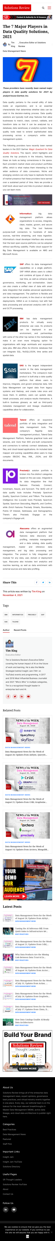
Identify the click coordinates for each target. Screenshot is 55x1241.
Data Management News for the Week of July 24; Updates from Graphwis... (33, 995)
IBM (21, 318)
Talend (23, 419)
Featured (7, 1139)
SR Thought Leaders (12, 1179)
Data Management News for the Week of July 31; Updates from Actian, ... (33, 982)
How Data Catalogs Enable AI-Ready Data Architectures (32, 1021)
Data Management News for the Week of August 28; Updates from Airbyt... (33, 917)
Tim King (13, 44)
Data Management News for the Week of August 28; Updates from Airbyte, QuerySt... (26, 753)
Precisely (24, 470)
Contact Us (8, 1194)
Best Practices (21, 934)
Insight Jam (8, 1157)
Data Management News (14, 51)
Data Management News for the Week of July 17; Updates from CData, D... (33, 1008)
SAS (22, 365)
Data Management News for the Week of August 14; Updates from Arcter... (33, 969)
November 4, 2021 (13, 595)
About (5, 1189)
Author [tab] (6, 630)
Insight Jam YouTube (12, 1161)
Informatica (25, 213)
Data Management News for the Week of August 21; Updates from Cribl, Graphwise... (26, 800)
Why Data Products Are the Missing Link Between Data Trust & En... (32, 956)
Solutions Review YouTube (15, 1184)
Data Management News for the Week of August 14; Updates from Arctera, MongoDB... (27, 848)
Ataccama (24, 528)
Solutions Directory (11, 1166)
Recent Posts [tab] (20, 630)
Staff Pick (7, 1144)
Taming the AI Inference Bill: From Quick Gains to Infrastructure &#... (31, 930)
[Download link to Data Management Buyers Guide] (27, 200)
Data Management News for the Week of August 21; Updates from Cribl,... (33, 943)
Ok (27, 1236)
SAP (22, 264)
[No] (51, 1232)
